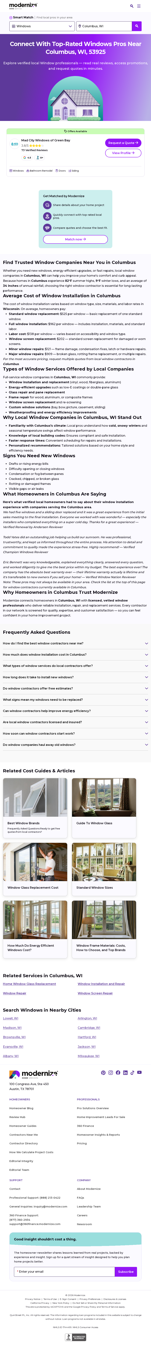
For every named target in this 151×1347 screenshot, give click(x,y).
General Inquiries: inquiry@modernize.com (38, 1206)
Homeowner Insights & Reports (98, 1134)
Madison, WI (12, 1027)
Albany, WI (11, 1056)
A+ (41, 157)
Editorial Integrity (21, 1161)
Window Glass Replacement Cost (33, 887)
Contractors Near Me (23, 1134)
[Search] (132, 6)
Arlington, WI (87, 1018)
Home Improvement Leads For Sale (101, 1117)
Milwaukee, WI (88, 1056)
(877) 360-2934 (19, 1219)
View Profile (121, 153)
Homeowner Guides (22, 1126)
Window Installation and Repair (101, 984)
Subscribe (126, 1272)
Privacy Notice (33, 1299)
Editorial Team (19, 1170)
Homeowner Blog (21, 1108)
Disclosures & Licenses (114, 1299)
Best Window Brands (24, 823)
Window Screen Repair (95, 993)
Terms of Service (109, 1306)
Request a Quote (121, 143)
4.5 (29, 157)
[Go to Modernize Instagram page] (110, 1073)
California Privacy (40, 1303)
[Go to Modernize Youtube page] (139, 1073)
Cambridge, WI (89, 1027)
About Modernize (89, 1189)
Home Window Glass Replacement (29, 984)
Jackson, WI (87, 1046)
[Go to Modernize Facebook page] (118, 1073)
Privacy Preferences (90, 1299)
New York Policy (61, 1303)
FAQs (80, 1197)
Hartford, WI (87, 1037)
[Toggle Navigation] (139, 6)
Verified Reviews (34, 150)
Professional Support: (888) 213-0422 (34, 1197)
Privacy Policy (88, 1306)
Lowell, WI (10, 1018)
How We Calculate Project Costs (31, 1152)
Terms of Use (50, 1299)
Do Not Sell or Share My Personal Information (97, 1303)
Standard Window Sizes (94, 887)
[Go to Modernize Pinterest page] (103, 1073)
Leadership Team (89, 1206)
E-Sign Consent (68, 1299)
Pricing (82, 1143)
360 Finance (85, 1126)
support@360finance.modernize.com (34, 1224)
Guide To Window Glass (94, 823)
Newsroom (84, 1224)
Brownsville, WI (14, 1037)
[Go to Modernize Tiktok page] (132, 1073)
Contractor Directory (23, 1143)
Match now (74, 239)
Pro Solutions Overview (93, 1108)
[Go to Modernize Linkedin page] (125, 1073)
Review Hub (17, 1117)
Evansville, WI (13, 1046)
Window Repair (14, 993)
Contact (14, 1189)
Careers (82, 1215)
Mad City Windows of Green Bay (45, 140)
